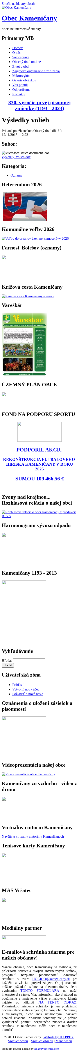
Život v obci (20, 66)
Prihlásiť (18, 685)
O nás (16, 52)
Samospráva (20, 57)
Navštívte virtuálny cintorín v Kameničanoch (33, 836)
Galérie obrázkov (24, 80)
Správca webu (18, 1041)
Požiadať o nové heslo (27, 694)
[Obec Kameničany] (16, 7)
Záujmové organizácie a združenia (36, 71)
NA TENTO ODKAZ (57, 1002)
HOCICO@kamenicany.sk (51, 979)
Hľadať (7, 660)
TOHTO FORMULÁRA (39, 990)
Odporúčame (21, 89)
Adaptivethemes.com (46, 1048)
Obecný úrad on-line (26, 62)
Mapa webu (64, 1041)
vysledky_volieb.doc (16, 157)
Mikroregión (21, 75)
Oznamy (16, 175)
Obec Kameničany (29, 18)
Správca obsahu (42, 1041)
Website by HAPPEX (58, 1037)
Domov (17, 48)
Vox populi (20, 85)
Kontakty (18, 94)
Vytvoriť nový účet (25, 689)
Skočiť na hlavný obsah (18, 3)
